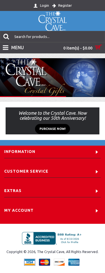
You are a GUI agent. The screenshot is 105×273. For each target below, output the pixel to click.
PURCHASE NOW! (52, 128)
